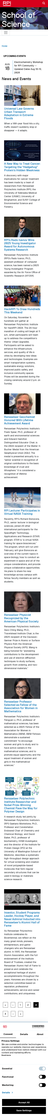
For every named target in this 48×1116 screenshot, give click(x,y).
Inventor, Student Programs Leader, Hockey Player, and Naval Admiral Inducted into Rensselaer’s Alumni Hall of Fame (22, 919)
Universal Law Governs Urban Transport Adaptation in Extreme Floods (19, 113)
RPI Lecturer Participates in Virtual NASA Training (22, 512)
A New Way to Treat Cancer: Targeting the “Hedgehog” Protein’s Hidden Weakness (22, 167)
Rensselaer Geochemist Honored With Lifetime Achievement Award (19, 420)
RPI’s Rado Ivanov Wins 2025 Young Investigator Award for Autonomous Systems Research (20, 245)
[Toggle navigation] (6, 32)
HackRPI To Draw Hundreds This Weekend (22, 310)
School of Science (18, 19)
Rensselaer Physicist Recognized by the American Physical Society (21, 618)
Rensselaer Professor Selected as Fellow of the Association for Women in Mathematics (21, 706)
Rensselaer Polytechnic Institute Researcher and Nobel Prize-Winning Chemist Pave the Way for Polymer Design (21, 805)
